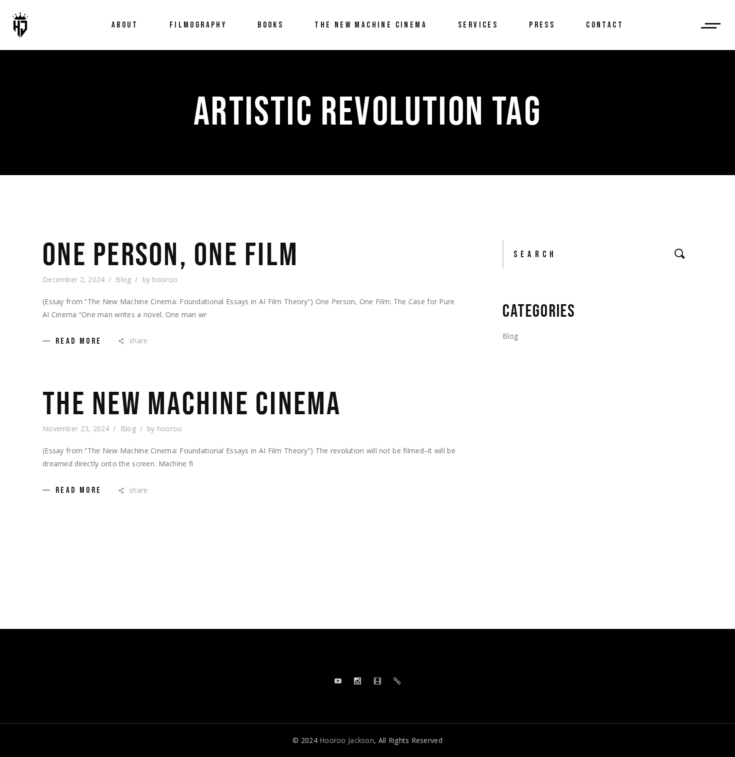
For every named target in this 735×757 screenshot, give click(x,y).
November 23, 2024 (76, 428)
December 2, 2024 (73, 279)
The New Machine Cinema (192, 404)
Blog (123, 279)
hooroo (165, 279)
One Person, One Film (170, 255)
